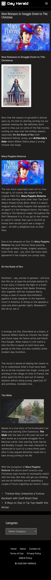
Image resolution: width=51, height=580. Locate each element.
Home (14, 548)
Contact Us (34, 548)
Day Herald (17, 3)
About (23, 548)
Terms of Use (17, 553)
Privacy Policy (34, 553)
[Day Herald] (4, 3)
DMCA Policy (25, 558)
